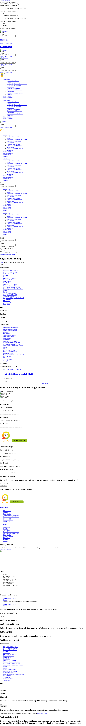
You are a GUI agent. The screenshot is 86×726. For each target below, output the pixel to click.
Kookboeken (10, 91)
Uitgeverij (3, 321)
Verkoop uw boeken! (5, 549)
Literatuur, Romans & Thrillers (15, 93)
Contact (5, 156)
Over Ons (6, 523)
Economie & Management (14, 85)
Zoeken (2, 32)
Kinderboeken (7, 281)
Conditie (3, 314)
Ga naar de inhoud (5, 0)
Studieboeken (10, 87)
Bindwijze (3, 310)
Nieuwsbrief (6, 521)
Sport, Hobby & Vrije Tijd (10, 295)
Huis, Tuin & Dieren (8, 280)
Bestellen (5, 512)
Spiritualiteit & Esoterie (13, 81)
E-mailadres (3, 484)
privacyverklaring (42, 713)
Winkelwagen (6, 47)
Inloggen (3, 39)
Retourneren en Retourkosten (11, 517)
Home (1, 262)
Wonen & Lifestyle (8, 302)
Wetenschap (6, 301)
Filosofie (5, 275)
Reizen (5, 290)
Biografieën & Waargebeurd (10, 270)
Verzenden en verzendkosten (11, 515)
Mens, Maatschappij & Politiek (11, 287)
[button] (43, 264)
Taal (1, 307)
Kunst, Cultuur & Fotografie (14, 90)
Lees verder (45, 383)
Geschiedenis (6, 276)
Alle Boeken (6, 79)
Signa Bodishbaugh (8, 378)
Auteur (2, 317)
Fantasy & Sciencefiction (13, 88)
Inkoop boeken (7, 96)
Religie (8, 82)
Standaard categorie (8, 296)
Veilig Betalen (7, 514)
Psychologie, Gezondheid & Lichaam (17, 84)
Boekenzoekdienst (8, 97)
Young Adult (6, 304)
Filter (1, 264)
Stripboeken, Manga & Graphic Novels (13, 298)
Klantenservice (7, 154)
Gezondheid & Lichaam (9, 278)
